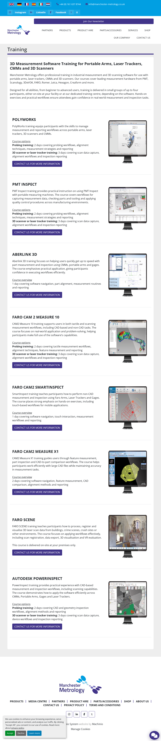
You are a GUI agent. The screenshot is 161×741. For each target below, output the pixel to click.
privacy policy (17, 728)
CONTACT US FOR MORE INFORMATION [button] (37, 164)
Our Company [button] (122, 37)
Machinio (97, 724)
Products (65, 30)
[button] (65, 30)
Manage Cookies (80, 729)
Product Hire (85, 30)
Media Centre (37, 701)
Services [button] (133, 30)
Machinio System (68, 724)
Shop (147, 30)
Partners (47, 30)
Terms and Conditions (104, 705)
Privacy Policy (74, 705)
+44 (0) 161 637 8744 (70, 4)
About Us (142, 701)
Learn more (34, 733)
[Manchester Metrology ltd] (80, 684)
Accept (10, 733)
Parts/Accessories (111, 30)
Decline (21, 733)
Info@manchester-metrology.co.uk (107, 4)
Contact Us (143, 37)
